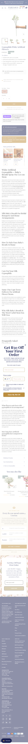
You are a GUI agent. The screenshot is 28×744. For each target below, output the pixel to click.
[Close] (25, 345)
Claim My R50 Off (14, 395)
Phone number (7, 375)
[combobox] (7, 379)
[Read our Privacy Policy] (24, 388)
